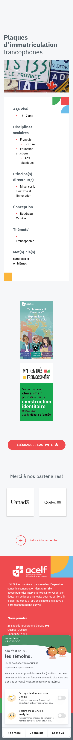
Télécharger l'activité (34, 445)
